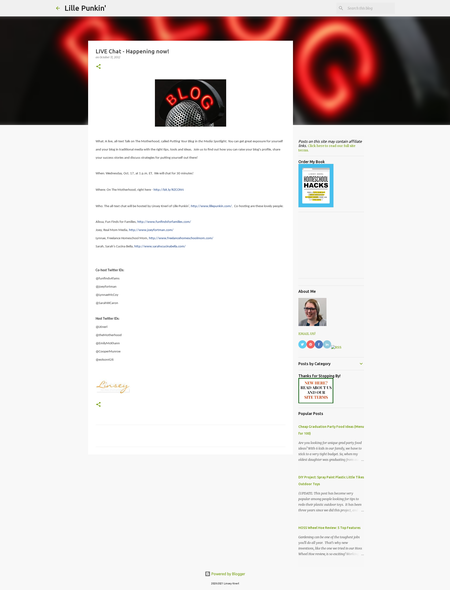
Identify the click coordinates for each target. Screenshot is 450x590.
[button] (98, 67)
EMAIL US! (306, 334)
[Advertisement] (190, 494)
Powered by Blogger (227, 574)
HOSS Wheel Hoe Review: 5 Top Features (329, 528)
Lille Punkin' (85, 8)
